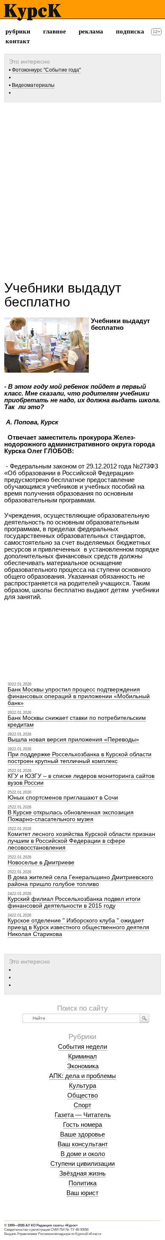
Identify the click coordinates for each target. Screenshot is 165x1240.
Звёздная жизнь (82, 1173)
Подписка (130, 31)
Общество (82, 1095)
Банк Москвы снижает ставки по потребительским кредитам (77, 721)
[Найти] (144, 1018)
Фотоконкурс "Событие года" (46, 70)
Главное (54, 31)
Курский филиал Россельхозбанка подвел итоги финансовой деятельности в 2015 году (74, 902)
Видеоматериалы (33, 85)
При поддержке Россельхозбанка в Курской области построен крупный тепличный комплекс (79, 757)
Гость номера (82, 1124)
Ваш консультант (83, 1144)
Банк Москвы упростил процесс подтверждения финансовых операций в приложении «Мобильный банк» (79, 696)
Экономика (83, 1066)
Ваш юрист (82, 1192)
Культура (82, 1085)
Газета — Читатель (83, 1114)
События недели (82, 1046)
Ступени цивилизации (82, 1163)
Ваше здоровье (82, 1134)
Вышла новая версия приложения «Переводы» (73, 739)
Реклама (91, 31)
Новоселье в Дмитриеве (41, 862)
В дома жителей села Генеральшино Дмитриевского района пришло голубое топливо (80, 880)
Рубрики (18, 31)
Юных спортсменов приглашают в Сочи (63, 797)
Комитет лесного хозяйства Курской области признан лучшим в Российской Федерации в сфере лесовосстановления (81, 840)
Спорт (82, 1105)
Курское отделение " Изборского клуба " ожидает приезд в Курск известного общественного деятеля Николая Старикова (78, 927)
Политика (82, 1183)
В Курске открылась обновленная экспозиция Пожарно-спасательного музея (71, 815)
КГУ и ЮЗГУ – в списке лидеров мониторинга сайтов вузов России (81, 779)
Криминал (82, 1056)
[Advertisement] (82, 188)
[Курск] (32, 12)
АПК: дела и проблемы (82, 1075)
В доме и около (82, 1153)
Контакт (18, 41)
